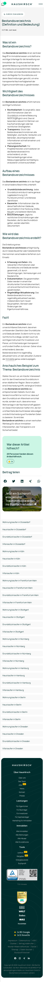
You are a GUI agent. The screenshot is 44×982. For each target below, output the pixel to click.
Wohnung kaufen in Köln (13, 551)
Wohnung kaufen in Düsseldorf (16, 522)
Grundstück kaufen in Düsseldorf (17, 536)
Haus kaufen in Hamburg (13, 675)
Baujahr (10, 211)
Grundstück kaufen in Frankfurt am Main (20, 595)
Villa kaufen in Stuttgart (13, 631)
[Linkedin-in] (28, 958)
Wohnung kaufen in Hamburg (15, 668)
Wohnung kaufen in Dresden (15, 726)
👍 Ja (10, 461)
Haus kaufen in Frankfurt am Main (17, 587)
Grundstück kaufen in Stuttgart (16, 624)
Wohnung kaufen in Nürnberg (15, 639)
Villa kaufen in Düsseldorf (13, 544)
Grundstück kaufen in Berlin (15, 712)
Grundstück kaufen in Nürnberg (16, 653)
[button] (5, 481)
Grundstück (12, 115)
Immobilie (10, 359)
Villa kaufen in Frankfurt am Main (17, 602)
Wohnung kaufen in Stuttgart (15, 609)
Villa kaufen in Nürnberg (13, 660)
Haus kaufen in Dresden (13, 734)
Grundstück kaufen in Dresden (16, 741)
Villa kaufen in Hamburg (13, 690)
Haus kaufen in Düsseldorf (14, 529)
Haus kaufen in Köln (11, 558)
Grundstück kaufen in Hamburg (16, 682)
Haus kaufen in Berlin (12, 704)
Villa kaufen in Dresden (12, 748)
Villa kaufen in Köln (10, 573)
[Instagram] (19, 958)
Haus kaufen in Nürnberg (13, 646)
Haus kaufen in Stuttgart (13, 617)
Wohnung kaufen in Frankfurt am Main (19, 580)
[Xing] (24, 958)
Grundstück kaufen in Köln (14, 566)
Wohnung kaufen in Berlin (14, 697)
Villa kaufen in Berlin (11, 719)
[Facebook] (15, 958)
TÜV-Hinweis (22, 884)
